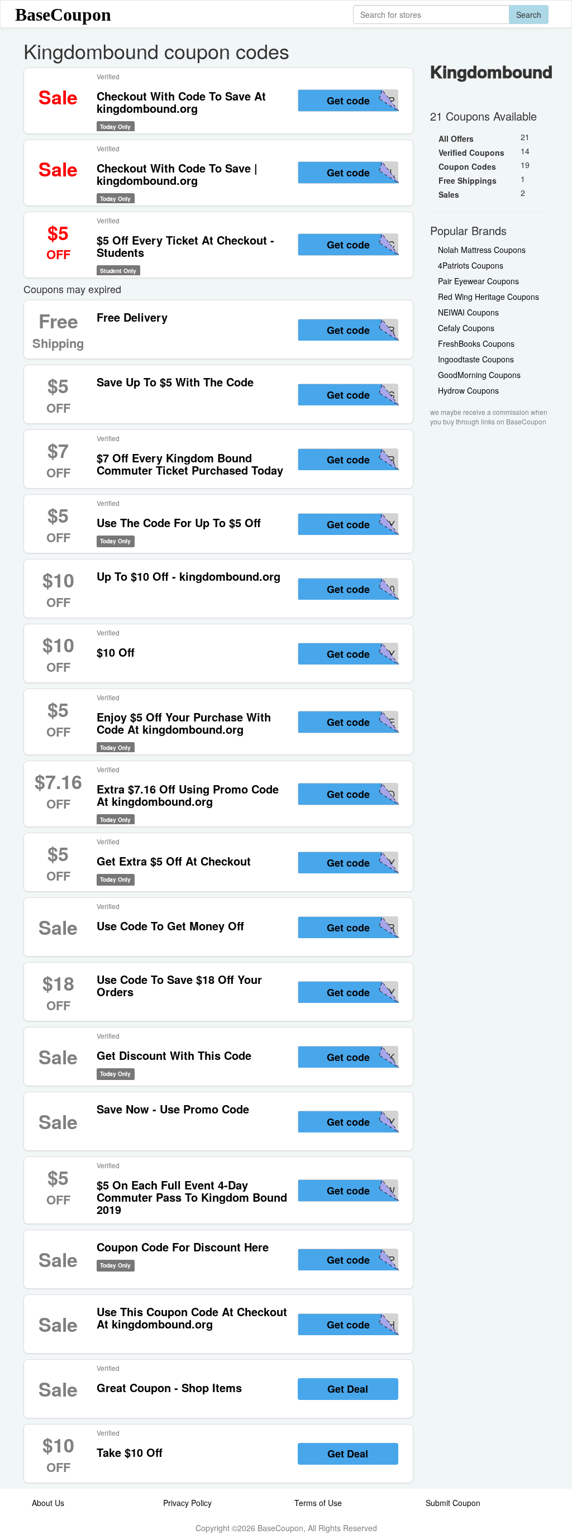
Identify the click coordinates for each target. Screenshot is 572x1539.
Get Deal (347, 1389)
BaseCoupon (63, 14)
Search (528, 14)
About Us (48, 1502)
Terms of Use (318, 1502)
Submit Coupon (453, 1502)
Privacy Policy (187, 1502)
